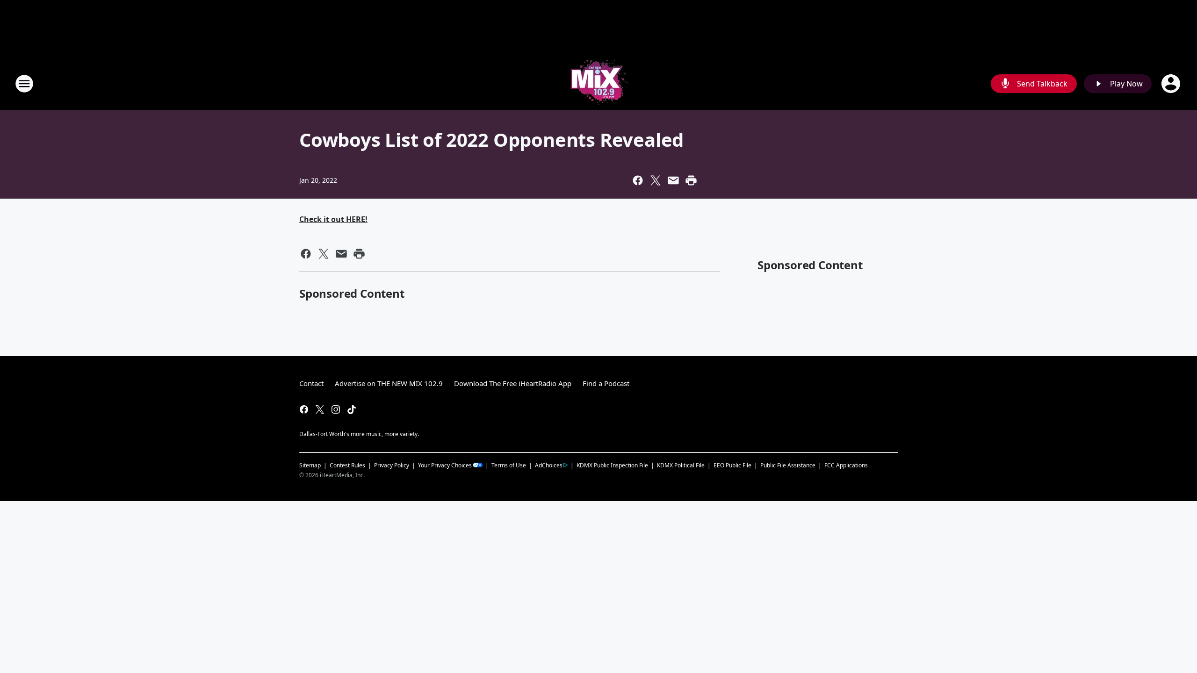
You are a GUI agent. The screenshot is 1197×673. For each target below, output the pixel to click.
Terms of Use (508, 465)
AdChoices (548, 465)
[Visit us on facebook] (304, 409)
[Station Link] (598, 83)
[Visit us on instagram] (335, 409)
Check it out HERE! (333, 219)
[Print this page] (691, 180)
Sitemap (310, 465)
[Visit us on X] (319, 409)
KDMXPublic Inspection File (612, 465)
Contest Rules (347, 465)
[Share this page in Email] (673, 180)
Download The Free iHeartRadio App (512, 383)
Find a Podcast (606, 383)
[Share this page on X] (655, 180)
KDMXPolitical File (681, 465)
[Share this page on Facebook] (637, 180)
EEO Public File (732, 465)
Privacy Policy (391, 465)
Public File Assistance (787, 465)
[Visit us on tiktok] (351, 409)
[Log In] (1171, 83)
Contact (311, 383)
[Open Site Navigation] (24, 83)
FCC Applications (846, 465)
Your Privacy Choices (445, 465)
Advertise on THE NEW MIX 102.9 (389, 383)
